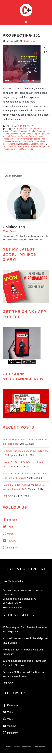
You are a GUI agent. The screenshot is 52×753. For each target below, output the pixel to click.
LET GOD (8, 496)
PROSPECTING (25, 126)
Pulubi (30, 149)
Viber (10, 533)
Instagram (12, 547)
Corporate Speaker (27, 131)
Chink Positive (25, 129)
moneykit (14, 144)
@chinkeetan (14, 607)
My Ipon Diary (20, 149)
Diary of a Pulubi (17, 134)
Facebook (12, 519)
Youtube (11, 540)
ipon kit (6, 144)
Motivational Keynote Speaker (16, 146)
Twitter (10, 526)
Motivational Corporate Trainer (32, 144)
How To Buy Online (13, 581)
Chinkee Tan (26, 10)
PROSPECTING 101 (21, 35)
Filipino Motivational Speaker (27, 139)
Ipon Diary (41, 141)
